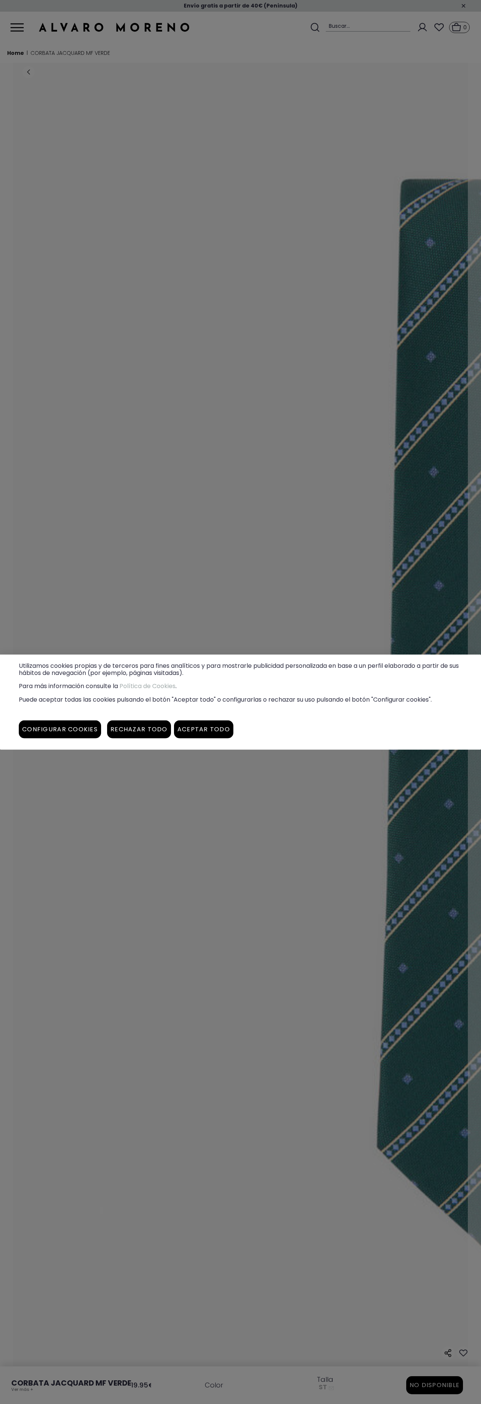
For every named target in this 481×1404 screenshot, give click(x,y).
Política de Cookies (147, 686)
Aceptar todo (203, 729)
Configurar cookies (60, 729)
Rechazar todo (139, 729)
